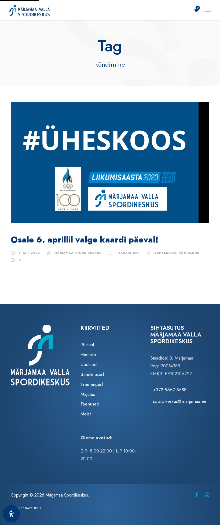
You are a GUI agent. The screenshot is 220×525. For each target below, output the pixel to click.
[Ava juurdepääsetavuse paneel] (11, 513)
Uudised (88, 364)
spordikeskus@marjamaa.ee (179, 401)
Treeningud (91, 384)
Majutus (87, 394)
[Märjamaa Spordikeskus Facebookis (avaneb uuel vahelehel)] (196, 494)
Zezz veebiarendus (26, 508)
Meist (85, 414)
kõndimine (189, 253)
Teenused (89, 404)
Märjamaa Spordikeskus (77, 253)
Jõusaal (87, 344)
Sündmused (92, 374)
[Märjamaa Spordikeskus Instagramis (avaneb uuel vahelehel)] (207, 494)
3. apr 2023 (29, 253)
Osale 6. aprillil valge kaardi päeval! (84, 240)
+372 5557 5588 (169, 389)
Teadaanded (128, 253)
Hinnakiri (88, 354)
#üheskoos (165, 253)
